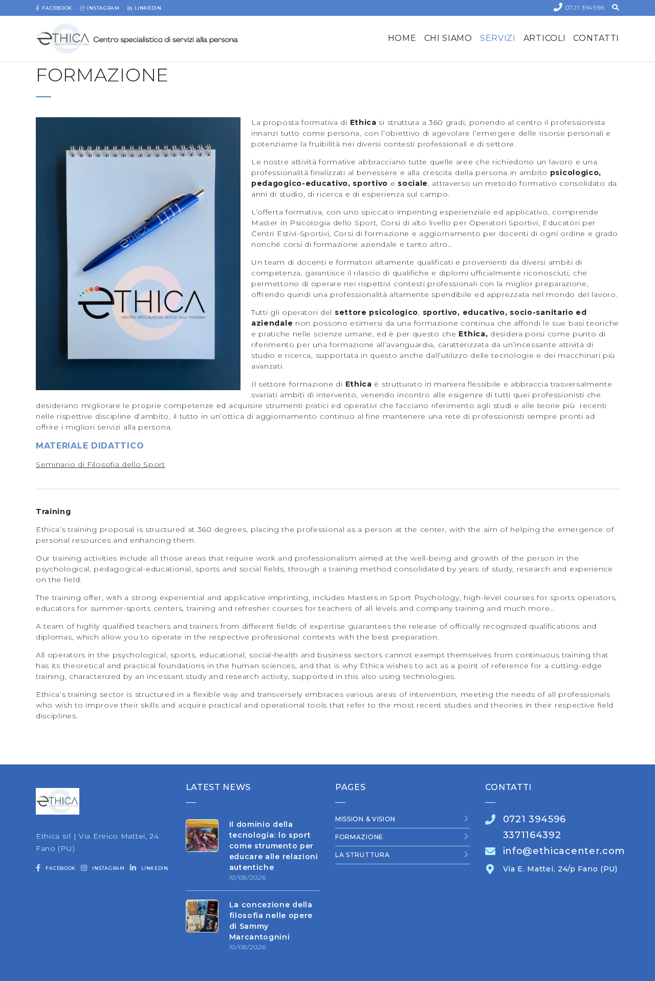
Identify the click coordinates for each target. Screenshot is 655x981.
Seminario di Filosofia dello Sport (100, 464)
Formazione (359, 837)
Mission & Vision (365, 819)
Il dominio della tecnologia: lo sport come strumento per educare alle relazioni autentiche (273, 846)
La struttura (362, 855)
